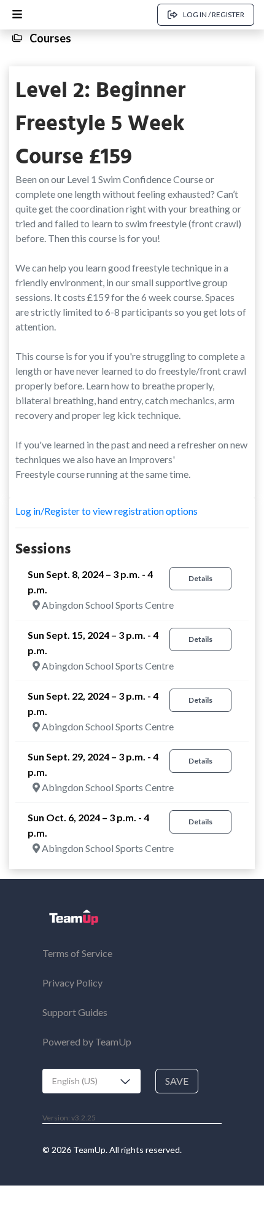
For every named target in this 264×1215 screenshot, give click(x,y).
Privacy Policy (72, 982)
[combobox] (91, 1081)
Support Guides (74, 1012)
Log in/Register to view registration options (106, 511)
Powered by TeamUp (86, 1041)
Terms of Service (77, 953)
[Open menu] (17, 15)
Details (200, 578)
